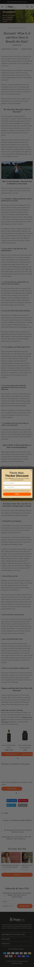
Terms (28, 491)
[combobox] (5, 487)
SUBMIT (17, 494)
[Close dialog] (31, 470)
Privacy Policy (25, 491)
